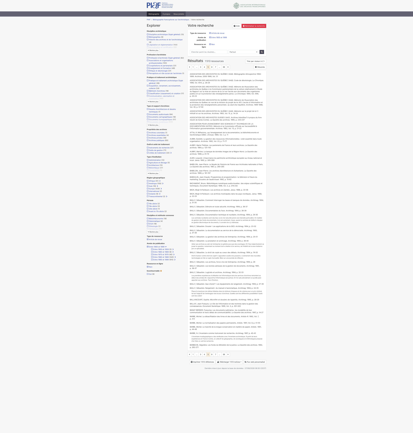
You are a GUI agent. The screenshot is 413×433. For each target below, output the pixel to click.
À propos (166, 14)
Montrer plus (153, 50)
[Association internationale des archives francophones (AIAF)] (249, 5)
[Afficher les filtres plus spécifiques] (171, 153)
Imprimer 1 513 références (203, 362)
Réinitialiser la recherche (254, 26)
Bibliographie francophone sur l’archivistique (171, 19)
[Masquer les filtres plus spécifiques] (166, 246)
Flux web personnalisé (255, 362)
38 (224, 67)
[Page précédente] (189, 67)
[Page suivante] (228, 67)
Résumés (261, 67)
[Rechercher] (262, 52)
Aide (237, 26)
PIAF (148, 19)
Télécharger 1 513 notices (229, 362)
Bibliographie (154, 14)
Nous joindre (179, 14)
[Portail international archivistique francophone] (160, 5)
